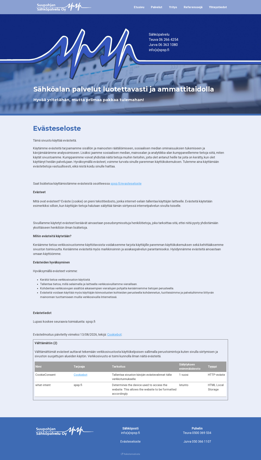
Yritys (173, 7)
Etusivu (139, 7)
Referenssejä (193, 7)
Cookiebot (114, 334)
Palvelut (156, 7)
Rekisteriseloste (131, 454)
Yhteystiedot (218, 7)
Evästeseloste (130, 441)
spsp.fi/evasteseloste (126, 183)
